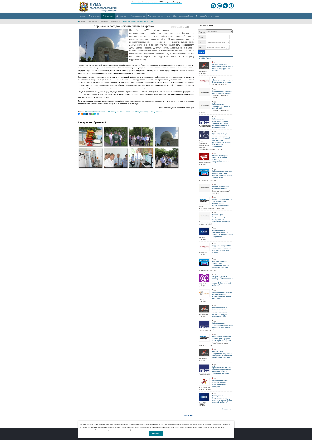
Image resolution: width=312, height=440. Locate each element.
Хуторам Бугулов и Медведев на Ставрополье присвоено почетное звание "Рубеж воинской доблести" (222, 281)
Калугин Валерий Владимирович (149, 111)
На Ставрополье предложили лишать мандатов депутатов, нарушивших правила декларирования (220, 123)
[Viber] (90, 114)
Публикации (104, 21)
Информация (92, 21)
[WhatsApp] (92, 114)
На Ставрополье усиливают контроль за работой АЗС (221, 106)
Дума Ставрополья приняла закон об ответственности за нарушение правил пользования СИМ (219, 312)
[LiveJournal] (87, 114)
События (114, 21)
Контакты (145, 2)
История (154, 2)
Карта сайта (136, 2)
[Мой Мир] (84, 114)
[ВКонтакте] (79, 114)
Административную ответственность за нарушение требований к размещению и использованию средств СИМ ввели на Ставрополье (221, 140)
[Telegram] (98, 114)
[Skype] (95, 114)
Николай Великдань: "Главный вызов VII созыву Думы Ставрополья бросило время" (220, 160)
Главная (82, 21)
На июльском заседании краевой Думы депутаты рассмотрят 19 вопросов (221, 339)
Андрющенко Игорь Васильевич (121, 111)
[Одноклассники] (82, 114)
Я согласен (156, 433)
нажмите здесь (143, 430)
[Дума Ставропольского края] (98, 6)
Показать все (227, 409)
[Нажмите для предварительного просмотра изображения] (103, 45)
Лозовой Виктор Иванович (96, 111)
